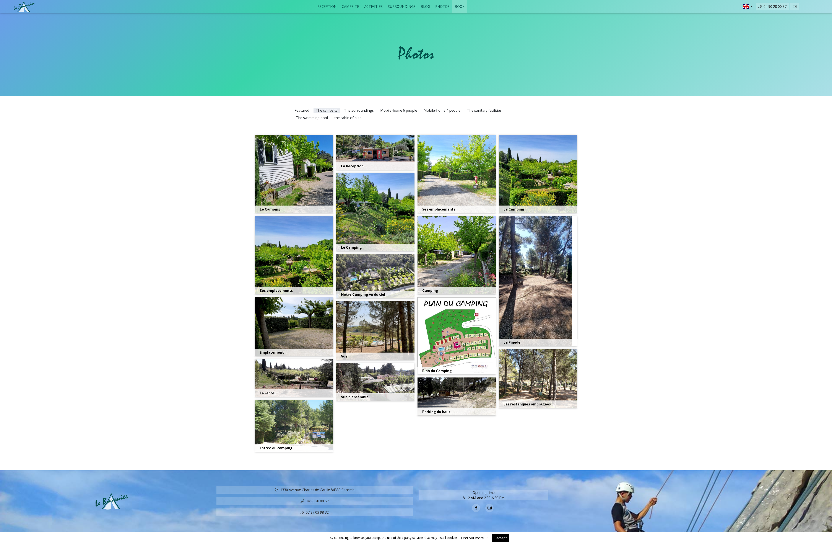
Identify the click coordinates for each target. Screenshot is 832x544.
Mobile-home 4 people (442, 110)
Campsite (350, 6)
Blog (425, 6)
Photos (442, 6)
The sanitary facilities (484, 110)
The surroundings (359, 110)
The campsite (327, 110)
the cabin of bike (347, 117)
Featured (302, 110)
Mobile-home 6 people (398, 110)
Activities (373, 6)
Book (460, 6)
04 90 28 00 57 (775, 6)
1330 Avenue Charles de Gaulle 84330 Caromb (316, 489)
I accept (501, 538)
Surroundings (402, 6)
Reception (327, 6)
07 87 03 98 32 (317, 512)
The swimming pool (312, 117)
